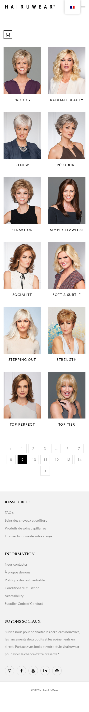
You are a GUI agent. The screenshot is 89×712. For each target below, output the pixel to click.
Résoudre (67, 165)
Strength (67, 359)
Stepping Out (22, 359)
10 (34, 459)
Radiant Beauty (67, 100)
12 (57, 459)
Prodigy (22, 100)
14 (79, 459)
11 (45, 459)
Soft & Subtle (67, 295)
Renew (22, 165)
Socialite (22, 295)
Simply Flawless (67, 230)
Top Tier (66, 424)
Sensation (22, 230)
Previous (10, 448)
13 (68, 459)
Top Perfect (22, 424)
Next (45, 471)
